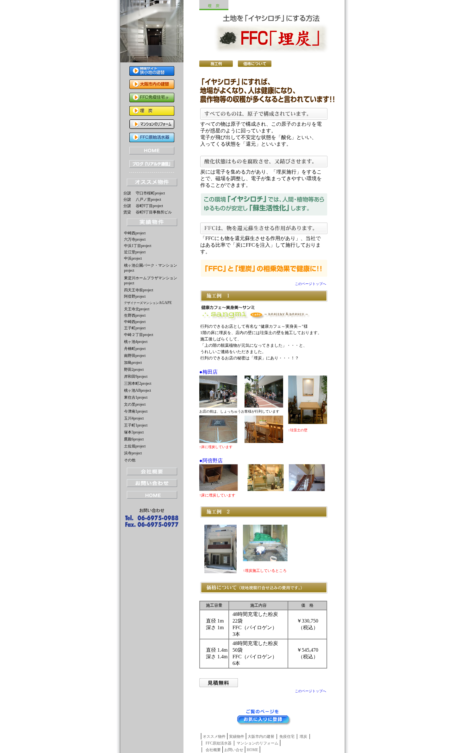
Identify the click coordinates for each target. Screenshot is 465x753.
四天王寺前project (138, 290)
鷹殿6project (134, 439)
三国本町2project (137, 383)
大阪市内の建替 (261, 736)
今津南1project (135, 411)
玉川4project (134, 418)
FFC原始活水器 (219, 743)
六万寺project (135, 239)
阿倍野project (135, 296)
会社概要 (213, 750)
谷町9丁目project (149, 206)
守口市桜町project (150, 193)
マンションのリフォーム (257, 743)
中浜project (133, 258)
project (146, 390)
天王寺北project (138, 309)
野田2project (134, 369)
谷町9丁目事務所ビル (154, 212)
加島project (133, 362)
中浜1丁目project (137, 246)
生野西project (135, 315)
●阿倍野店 (211, 460)
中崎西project (135, 233)
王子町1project (135, 425)
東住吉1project (135, 397)
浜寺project (133, 453)
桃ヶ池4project (135, 341)
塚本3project (134, 432)
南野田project (135, 355)
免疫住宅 (286, 736)
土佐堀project (135, 446)
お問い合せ (233, 750)
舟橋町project (135, 348)
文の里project (135, 404)
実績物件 (236, 736)
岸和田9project (135, 376)
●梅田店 (208, 372)
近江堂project (135, 252)
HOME (252, 750)
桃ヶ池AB (132, 390)
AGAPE (148, 303)
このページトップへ (310, 284)
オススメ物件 (214, 736)
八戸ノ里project (148, 199)
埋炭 (303, 736)
